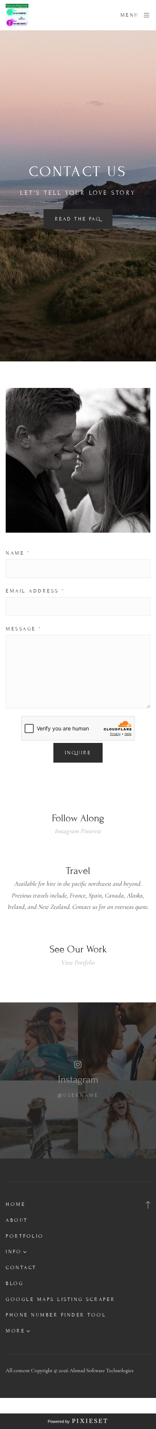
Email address (35, 591)
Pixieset (90, 1420)
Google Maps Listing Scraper (60, 1299)
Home (15, 1204)
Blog (14, 1283)
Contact (21, 1268)
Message (24, 629)
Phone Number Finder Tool (56, 1315)
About (17, 1220)
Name (18, 553)
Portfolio (25, 1236)
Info (14, 1252)
